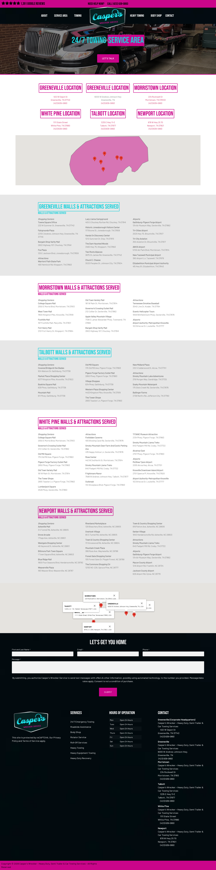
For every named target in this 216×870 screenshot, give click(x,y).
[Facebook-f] (196, 3)
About (44, 16)
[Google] (207, 3)
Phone (146, 650)
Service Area (60, 16)
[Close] (150, 605)
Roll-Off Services (78, 742)
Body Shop (156, 16)
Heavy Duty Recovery (80, 758)
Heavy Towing (77, 747)
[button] (121, 158)
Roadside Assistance (80, 726)
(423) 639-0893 (120, 4)
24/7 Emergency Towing (82, 721)
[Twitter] (202, 3)
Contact (169, 16)
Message (16, 659)
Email (80, 650)
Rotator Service (78, 737)
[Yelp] (212, 3)
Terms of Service (31, 740)
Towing (78, 16)
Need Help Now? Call (100, 4)
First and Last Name (21, 650)
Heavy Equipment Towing (83, 752)
